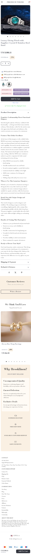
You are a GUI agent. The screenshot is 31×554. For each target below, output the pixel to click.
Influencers (4, 501)
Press (3, 498)
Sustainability (5, 510)
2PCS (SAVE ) (6, 90)
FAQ (3, 476)
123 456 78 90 (5, 460)
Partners (4, 508)
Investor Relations (6, 505)
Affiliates (4, 503)
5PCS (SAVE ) (6, 93)
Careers (4, 496)
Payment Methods (6, 481)
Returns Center (5, 478)
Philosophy (4, 512)
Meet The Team (6, 494)
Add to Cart (23, 551)
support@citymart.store (7, 462)
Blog (3, 491)
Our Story (4, 489)
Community (5, 514)
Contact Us (4, 471)
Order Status (5, 483)
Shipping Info (5, 474)
